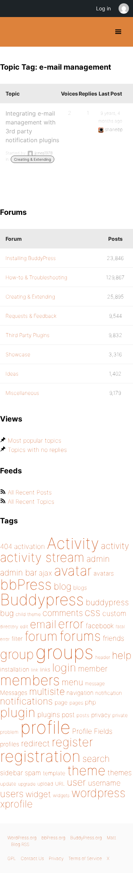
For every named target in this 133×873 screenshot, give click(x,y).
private (120, 715)
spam (33, 773)
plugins (48, 714)
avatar (73, 570)
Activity (73, 543)
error (71, 623)
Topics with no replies (37, 449)
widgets (61, 795)
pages (76, 703)
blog (62, 586)
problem (9, 732)
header (102, 657)
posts (82, 715)
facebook (100, 626)
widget (38, 794)
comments (62, 612)
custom (114, 613)
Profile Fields (92, 731)
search (96, 758)
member (93, 668)
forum (41, 636)
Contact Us (32, 858)
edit (24, 626)
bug (7, 613)
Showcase (18, 354)
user (76, 782)
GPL (11, 858)
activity (115, 545)
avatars (103, 573)
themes (120, 772)
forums (80, 636)
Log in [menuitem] (103, 8)
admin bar (18, 572)
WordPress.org (22, 837)
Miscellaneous (22, 393)
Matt (111, 837)
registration (40, 756)
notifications (26, 701)
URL (60, 784)
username (104, 783)
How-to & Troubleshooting (36, 277)
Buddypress (42, 599)
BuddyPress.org (12, 32)
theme (86, 770)
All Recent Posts (30, 492)
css (92, 612)
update (8, 784)
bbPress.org (53, 837)
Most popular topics (34, 440)
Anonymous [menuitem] (123, 8)
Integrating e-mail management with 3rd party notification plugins (32, 127)
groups (64, 652)
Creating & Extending (32, 159)
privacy (100, 715)
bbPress (26, 584)
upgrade (26, 784)
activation (29, 546)
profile (45, 727)
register (72, 742)
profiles (9, 744)
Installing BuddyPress (31, 258)
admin (98, 559)
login (64, 667)
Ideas (12, 373)
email (43, 624)
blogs (80, 587)
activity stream (42, 557)
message (95, 683)
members (30, 680)
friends (113, 638)
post (68, 715)
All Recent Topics (31, 501)
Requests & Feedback (31, 316)
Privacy (56, 858)
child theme (28, 614)
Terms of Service (85, 858)
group (17, 654)
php (90, 702)
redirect (35, 743)
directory (9, 626)
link (34, 670)
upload (45, 784)
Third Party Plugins (28, 335)
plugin (17, 712)
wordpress (98, 793)
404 (6, 546)
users (12, 793)
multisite (47, 691)
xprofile (16, 804)
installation (14, 669)
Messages (13, 692)
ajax (45, 573)
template (54, 773)
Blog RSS (20, 844)
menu (72, 682)
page (61, 702)
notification (108, 693)
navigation (79, 692)
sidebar (11, 773)
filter (17, 638)
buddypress (107, 602)
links (45, 669)
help (122, 655)
